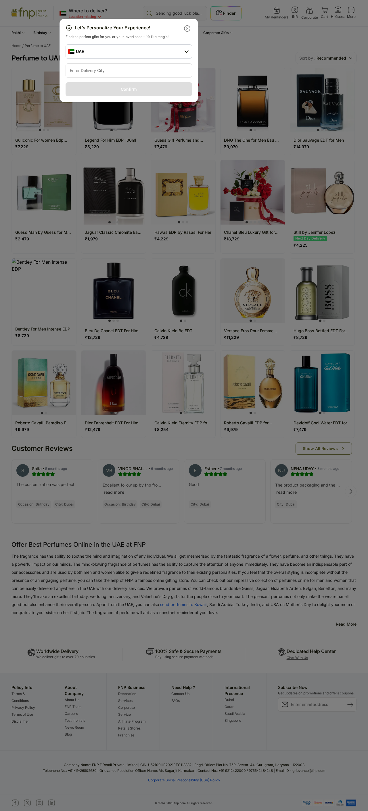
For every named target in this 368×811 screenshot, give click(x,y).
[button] (187, 28)
